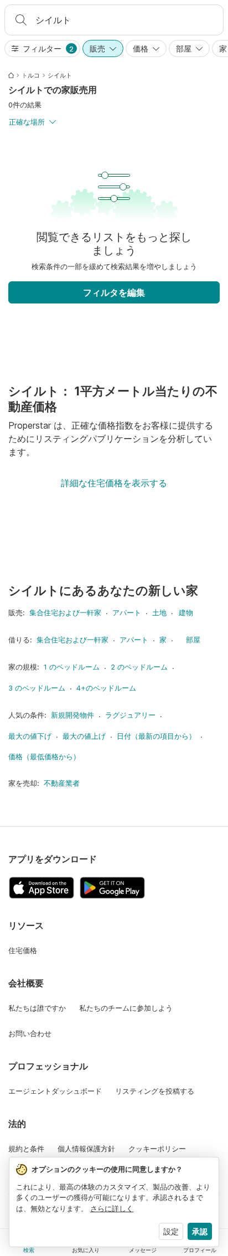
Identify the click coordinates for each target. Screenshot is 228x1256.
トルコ (31, 75)
